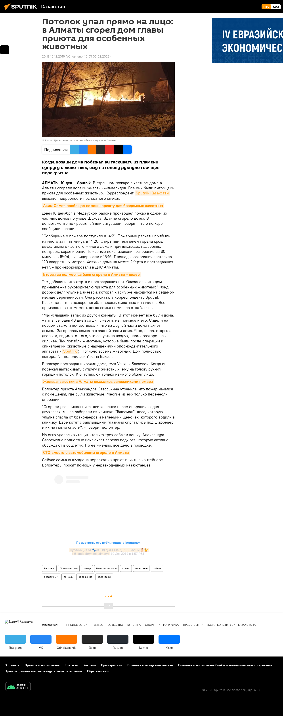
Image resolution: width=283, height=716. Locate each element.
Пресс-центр (193, 624)
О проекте (12, 665)
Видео (98, 624)
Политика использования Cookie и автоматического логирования (225, 665)
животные (141, 568)
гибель (157, 568)
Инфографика (169, 624)
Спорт (149, 624)
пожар (87, 568)
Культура (134, 624)
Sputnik (70, 351)
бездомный (51, 576)
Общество (115, 624)
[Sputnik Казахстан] (21, 10)
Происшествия (69, 568)
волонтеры (104, 576)
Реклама (90, 665)
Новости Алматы (106, 568)
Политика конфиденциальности (150, 665)
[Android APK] (18, 687)
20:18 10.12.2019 (53, 56)
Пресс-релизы (111, 665)
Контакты (71, 665)
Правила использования (42, 665)
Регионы (49, 568)
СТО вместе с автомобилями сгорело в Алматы (86, 452)
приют (126, 568)
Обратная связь (98, 671)
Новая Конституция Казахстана (231, 624)
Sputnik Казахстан (152, 193)
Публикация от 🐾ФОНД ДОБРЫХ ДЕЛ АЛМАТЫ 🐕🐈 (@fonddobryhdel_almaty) (109, 551)
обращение (85, 576)
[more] (4, 49)
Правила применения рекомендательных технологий (43, 671)
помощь (68, 576)
